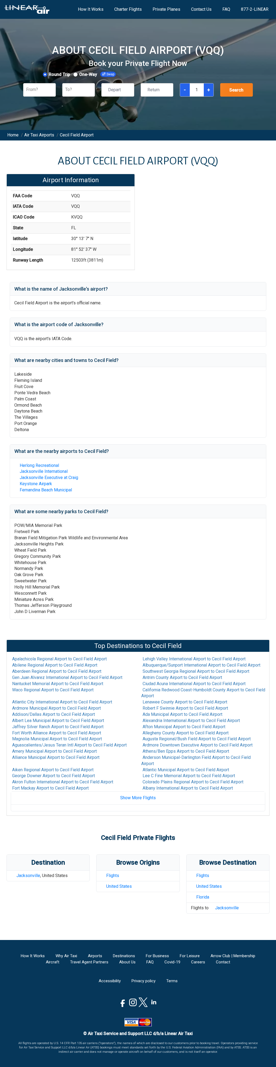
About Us (127, 962)
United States (119, 886)
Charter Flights (128, 9)
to (59, 658)
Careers (198, 962)
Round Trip (59, 74)
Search (236, 90)
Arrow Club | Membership (233, 955)
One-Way (88, 74)
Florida (202, 897)
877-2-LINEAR (254, 9)
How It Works (91, 9)
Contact (223, 962)
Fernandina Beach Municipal (46, 489)
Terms (172, 980)
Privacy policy (144, 980)
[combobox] (26, 90)
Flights (112, 875)
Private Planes (166, 9)
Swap (110, 74)
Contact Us (201, 9)
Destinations (124, 955)
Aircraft (52, 962)
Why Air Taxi (66, 955)
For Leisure (190, 955)
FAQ (226, 9)
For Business (157, 955)
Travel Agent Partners (89, 962)
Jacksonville (28, 875)
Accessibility (110, 980)
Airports (95, 955)
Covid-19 (172, 962)
